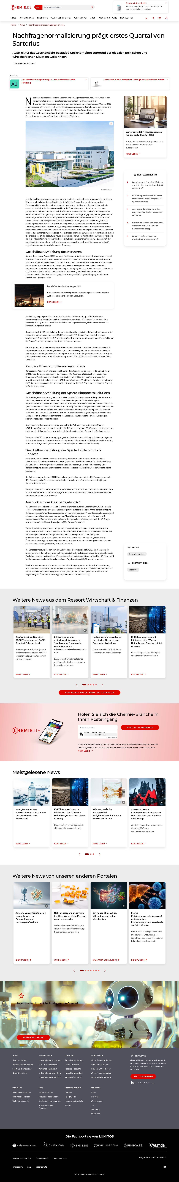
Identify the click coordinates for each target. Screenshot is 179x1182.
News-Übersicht (19, 1073)
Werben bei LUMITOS (21, 1158)
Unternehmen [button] (27, 18)
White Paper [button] (80, 18)
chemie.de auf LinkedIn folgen (144, 1083)
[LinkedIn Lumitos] (165, 1166)
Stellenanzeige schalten (50, 1101)
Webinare (95, 1109)
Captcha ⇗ (111, 737)
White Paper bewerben (101, 1073)
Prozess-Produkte (73, 1068)
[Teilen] (153, 18)
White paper (96, 1101)
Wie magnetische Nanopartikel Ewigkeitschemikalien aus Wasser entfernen (147, 212)
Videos (68, 1105)
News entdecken (19, 1060)
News (93, 1092)
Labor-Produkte (72, 1064)
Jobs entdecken (46, 1092)
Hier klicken (100, 735)
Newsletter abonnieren (140, 727)
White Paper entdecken (101, 1060)
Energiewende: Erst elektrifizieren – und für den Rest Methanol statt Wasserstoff (147, 185)
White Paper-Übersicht (101, 1077)
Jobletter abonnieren (48, 1096)
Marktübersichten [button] (61, 18)
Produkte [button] (42, 18)
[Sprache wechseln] (160, 18)
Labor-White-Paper (100, 1064)
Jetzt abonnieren (143, 1076)
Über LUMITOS (42, 1158)
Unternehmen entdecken (50, 1060)
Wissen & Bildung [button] (108, 18)
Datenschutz (41, 1166)
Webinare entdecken (21, 1092)
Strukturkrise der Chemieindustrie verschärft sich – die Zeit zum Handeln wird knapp (147, 225)
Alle (37, 7)
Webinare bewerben (21, 1096)
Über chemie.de (60, 1158)
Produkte (95, 1096)
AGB (29, 1166)
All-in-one (95, 1113)
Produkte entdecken (74, 1060)
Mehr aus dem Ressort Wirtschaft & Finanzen (89, 692)
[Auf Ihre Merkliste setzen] (146, 18)
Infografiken (70, 1096)
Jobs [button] (93, 18)
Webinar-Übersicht (20, 1101)
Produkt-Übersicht (73, 1077)
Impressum (17, 1166)
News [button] (13, 18)
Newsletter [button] (126, 18)
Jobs (93, 1105)
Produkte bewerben (74, 1073)
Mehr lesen (84, 750)
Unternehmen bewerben (50, 1073)
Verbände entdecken (48, 1068)
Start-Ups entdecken (48, 1064)
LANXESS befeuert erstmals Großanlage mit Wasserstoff (145, 237)
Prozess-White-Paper (100, 1068)
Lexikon (68, 1092)
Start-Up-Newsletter (21, 1068)
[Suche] (92, 7)
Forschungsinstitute (74, 1101)
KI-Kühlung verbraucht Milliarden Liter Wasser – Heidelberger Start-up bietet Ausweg (147, 198)
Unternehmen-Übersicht (50, 1077)
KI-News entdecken (33, 1037)
